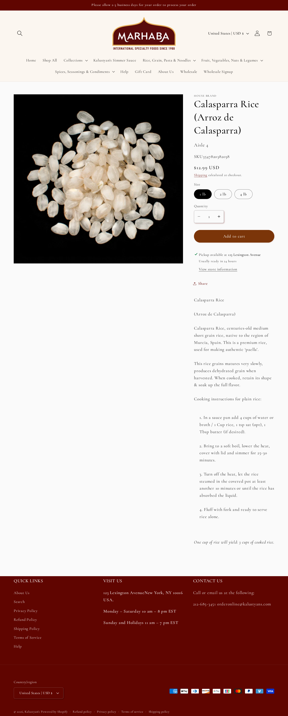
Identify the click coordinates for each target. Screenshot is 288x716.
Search (19, 601)
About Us (22, 592)
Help (18, 646)
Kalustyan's (32, 711)
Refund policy (82, 711)
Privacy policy (106, 711)
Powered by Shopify (54, 711)
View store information (218, 269)
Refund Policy (25, 619)
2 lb (223, 194)
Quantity (201, 206)
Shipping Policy (27, 628)
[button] (20, 33)
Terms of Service (27, 637)
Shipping (200, 175)
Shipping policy (159, 711)
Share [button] (202, 283)
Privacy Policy (26, 610)
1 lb (203, 194)
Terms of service (132, 711)
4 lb (243, 194)
